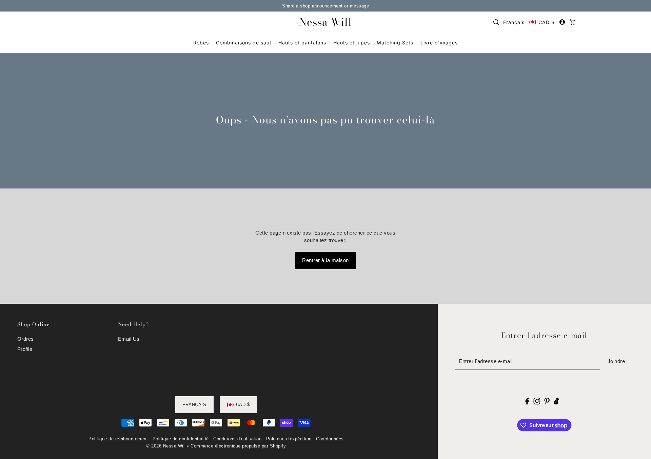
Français (514, 22)
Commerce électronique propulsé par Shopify (238, 445)
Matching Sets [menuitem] (395, 42)
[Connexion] (496, 22)
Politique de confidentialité (181, 438)
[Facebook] (527, 401)
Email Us (129, 339)
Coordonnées (330, 438)
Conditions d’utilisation (237, 438)
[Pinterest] (547, 401)
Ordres (25, 339)
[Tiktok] (556, 401)
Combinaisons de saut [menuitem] (244, 42)
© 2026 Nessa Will (166, 445)
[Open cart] (572, 22)
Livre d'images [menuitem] (439, 42)
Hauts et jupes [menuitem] (351, 42)
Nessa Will (325, 22)
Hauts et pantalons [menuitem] (302, 42)
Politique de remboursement (118, 438)
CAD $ (546, 22)
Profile (25, 349)
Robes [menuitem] (201, 42)
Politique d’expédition (289, 438)
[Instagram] (536, 401)
